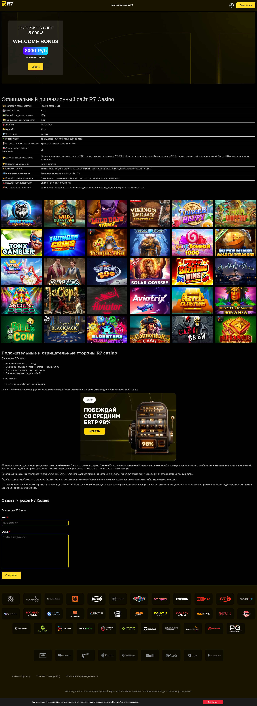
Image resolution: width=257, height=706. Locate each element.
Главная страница (21, 676)
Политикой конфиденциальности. (125, 702)
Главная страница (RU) (48, 676)
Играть (36, 66)
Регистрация (246, 5)
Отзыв (5, 532)
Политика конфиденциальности (82, 676)
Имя (4, 518)
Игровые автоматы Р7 (122, 5)
